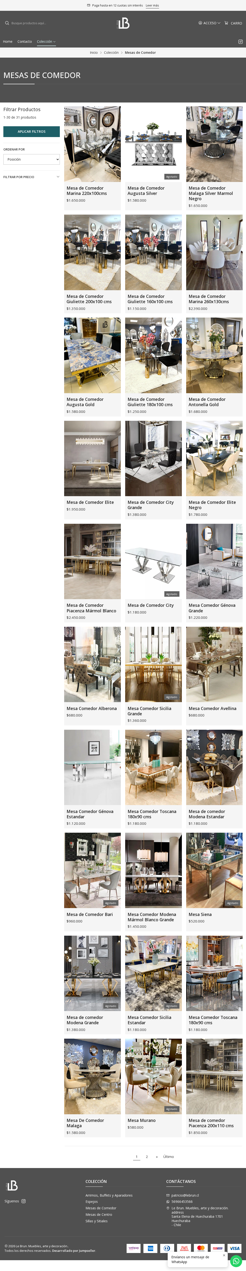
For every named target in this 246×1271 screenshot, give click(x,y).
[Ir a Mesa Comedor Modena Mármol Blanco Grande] (153, 870)
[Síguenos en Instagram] (240, 42)
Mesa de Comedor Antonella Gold (207, 401)
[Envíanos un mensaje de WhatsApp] (236, 1261)
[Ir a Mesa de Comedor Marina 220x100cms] (92, 144)
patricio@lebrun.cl (185, 1195)
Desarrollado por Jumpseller (73, 1250)
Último (168, 1156)
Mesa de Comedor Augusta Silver (146, 190)
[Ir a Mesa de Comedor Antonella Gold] (214, 355)
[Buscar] (7, 23)
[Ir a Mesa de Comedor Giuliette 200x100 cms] (92, 252)
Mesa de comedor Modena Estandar (207, 813)
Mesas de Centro (99, 1214)
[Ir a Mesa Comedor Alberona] (92, 664)
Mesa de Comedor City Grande (151, 504)
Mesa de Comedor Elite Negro (212, 504)
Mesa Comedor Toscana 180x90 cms (152, 813)
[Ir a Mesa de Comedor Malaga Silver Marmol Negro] (214, 144)
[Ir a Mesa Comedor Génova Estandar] (92, 767)
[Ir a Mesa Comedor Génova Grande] (214, 561)
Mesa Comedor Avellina (212, 708)
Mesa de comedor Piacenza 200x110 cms (211, 1122)
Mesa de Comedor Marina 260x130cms (209, 298)
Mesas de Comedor (101, 1208)
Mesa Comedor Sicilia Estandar (149, 1019)
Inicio (94, 52)
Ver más (152, 5)
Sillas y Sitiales (97, 1221)
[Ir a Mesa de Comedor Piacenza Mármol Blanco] (92, 561)
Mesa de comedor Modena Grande (85, 1019)
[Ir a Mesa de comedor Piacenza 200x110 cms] (214, 1076)
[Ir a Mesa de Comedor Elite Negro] (214, 458)
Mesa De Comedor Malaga (85, 1122)
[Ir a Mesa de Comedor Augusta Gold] (92, 355)
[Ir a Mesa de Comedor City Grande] (153, 458)
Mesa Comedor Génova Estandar (90, 813)
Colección (111, 52)
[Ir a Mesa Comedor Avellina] (214, 664)
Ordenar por (14, 149)
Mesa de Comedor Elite (90, 502)
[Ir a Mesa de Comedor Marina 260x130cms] (214, 252)
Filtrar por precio (18, 177)
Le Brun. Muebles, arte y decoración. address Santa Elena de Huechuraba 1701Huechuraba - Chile (200, 1216)
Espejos (92, 1201)
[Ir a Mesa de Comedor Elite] (92, 458)
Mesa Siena (200, 914)
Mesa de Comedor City (151, 605)
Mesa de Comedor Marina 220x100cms (87, 190)
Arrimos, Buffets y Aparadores (109, 1195)
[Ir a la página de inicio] (123, 23)
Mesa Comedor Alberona (92, 708)
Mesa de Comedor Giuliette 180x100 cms (150, 401)
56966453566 (182, 1201)
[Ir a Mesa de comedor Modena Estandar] (214, 767)
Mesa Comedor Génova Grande (212, 607)
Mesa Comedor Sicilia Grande (149, 711)
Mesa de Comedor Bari (90, 914)
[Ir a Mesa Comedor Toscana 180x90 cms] (153, 767)
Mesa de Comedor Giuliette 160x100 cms (150, 298)
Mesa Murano (142, 1120)
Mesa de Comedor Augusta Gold (85, 401)
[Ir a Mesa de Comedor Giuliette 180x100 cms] (153, 355)
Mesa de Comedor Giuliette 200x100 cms (89, 298)
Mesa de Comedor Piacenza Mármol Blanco (91, 607)
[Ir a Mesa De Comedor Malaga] (92, 1076)
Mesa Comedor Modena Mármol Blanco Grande (152, 916)
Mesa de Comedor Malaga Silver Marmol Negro (211, 193)
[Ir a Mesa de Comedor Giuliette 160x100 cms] (153, 252)
